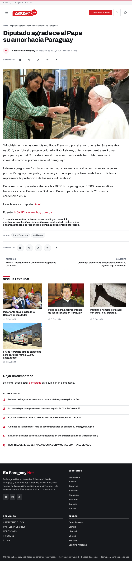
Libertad (73, 531)
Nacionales (74, 477)
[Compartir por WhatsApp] (20, 59)
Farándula (73, 499)
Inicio (5, 25)
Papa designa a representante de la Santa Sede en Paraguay (65, 311)
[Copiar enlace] (56, 59)
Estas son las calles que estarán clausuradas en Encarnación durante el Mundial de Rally (53, 436)
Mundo (72, 508)
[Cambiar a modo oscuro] (125, 12)
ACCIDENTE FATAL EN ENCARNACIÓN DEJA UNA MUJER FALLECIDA (44, 417)
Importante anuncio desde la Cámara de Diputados (19, 313)
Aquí (37, 204)
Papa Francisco (20, 235)
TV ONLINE (8, 535)
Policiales (73, 490)
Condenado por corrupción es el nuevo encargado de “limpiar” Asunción (44, 408)
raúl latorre (38, 235)
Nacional (73, 540)
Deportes (73, 486)
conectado (35, 382)
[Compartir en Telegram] (47, 59)
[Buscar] (117, 12)
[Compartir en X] (38, 59)
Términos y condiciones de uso (115, 557)
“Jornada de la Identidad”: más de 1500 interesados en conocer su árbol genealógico (51, 427)
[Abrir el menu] (6, 12)
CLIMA (6, 540)
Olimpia (72, 526)
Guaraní (72, 535)
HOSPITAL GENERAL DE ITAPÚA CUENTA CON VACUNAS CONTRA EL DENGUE (49, 445)
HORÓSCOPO (10, 531)
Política (72, 481)
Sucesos (73, 504)
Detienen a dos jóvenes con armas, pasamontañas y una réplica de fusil (44, 399)
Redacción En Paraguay (23, 50)
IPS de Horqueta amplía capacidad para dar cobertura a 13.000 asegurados (22, 354)
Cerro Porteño (76, 522)
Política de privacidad (69, 557)
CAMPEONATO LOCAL (14, 522)
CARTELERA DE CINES (14, 526)
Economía (74, 495)
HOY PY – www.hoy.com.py (33, 212)
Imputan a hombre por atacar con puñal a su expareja (106, 311)
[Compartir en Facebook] (29, 59)
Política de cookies (89, 557)
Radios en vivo (102, 12)
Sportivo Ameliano (78, 544)
